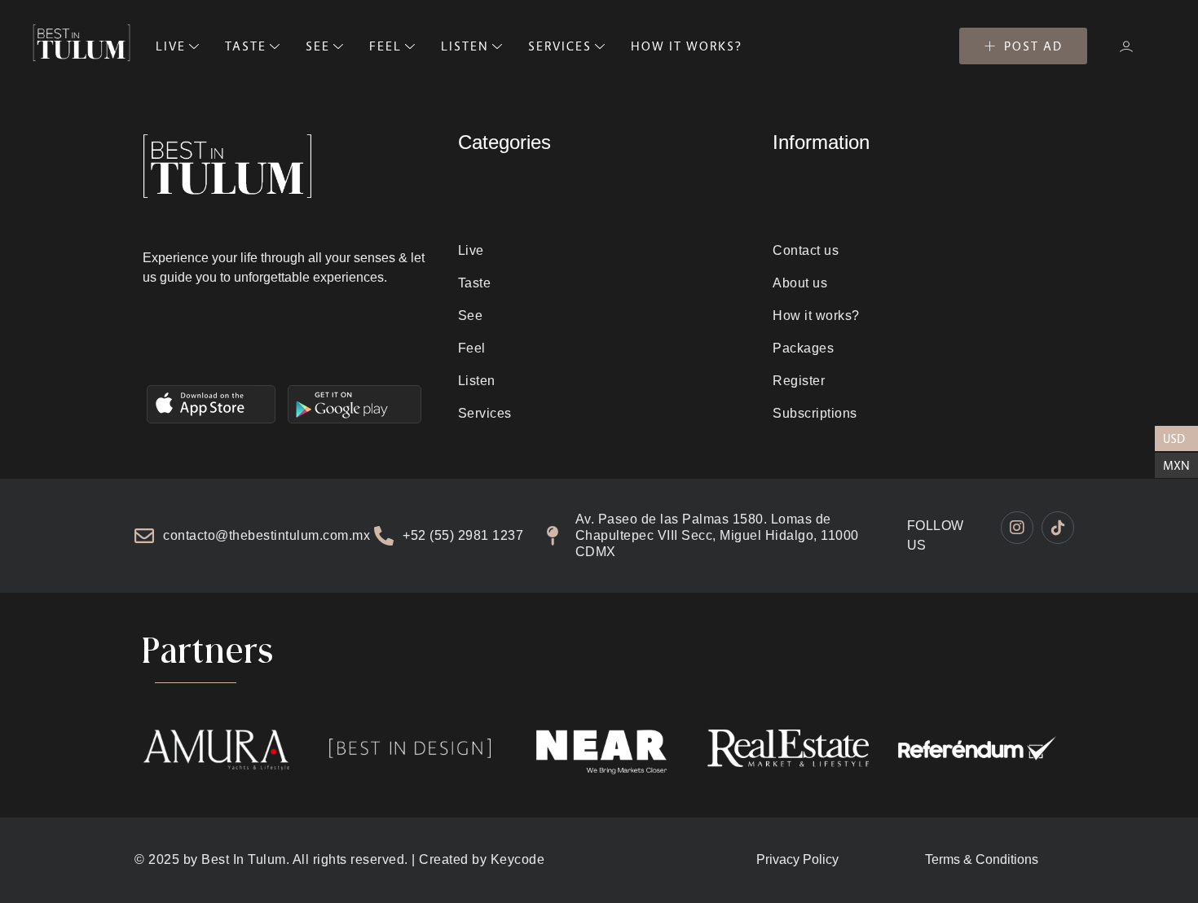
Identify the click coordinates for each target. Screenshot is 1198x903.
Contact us (806, 250)
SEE (318, 46)
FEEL (385, 46)
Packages (803, 348)
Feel (472, 348)
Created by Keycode (481, 859)
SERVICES (560, 46)
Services (485, 413)
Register (799, 381)
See (470, 315)
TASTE (245, 46)
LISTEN (465, 46)
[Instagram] (1017, 527)
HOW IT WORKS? (686, 46)
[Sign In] (1126, 46)
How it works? (816, 315)
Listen (476, 381)
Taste (474, 283)
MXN (1176, 465)
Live (471, 250)
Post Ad (1033, 46)
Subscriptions (815, 413)
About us (800, 283)
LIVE (171, 46)
